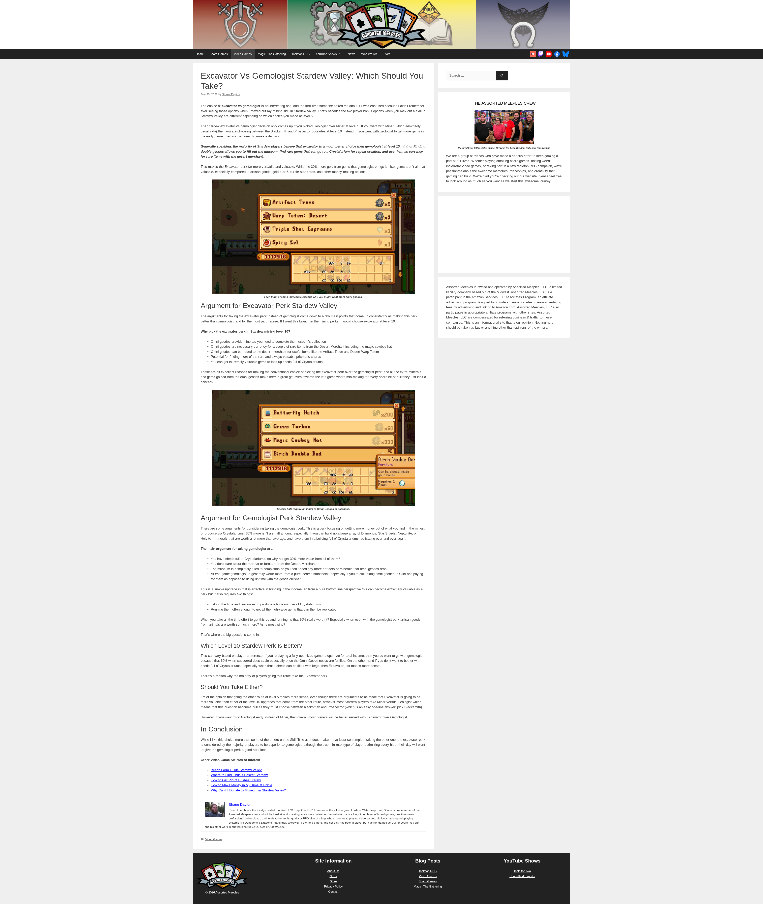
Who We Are (369, 54)
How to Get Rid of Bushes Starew (236, 780)
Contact (333, 891)
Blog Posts (427, 860)
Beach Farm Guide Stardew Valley (236, 770)
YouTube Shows (326, 54)
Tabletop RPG (301, 54)
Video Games (243, 54)
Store (386, 54)
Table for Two (522, 871)
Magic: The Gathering (272, 54)
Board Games (219, 54)
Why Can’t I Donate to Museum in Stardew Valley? (248, 790)
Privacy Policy (333, 886)
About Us (333, 871)
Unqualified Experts (522, 876)
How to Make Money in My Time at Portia (241, 785)
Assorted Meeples (227, 892)
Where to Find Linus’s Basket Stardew (239, 775)
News (351, 54)
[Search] (502, 75)
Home (200, 54)
